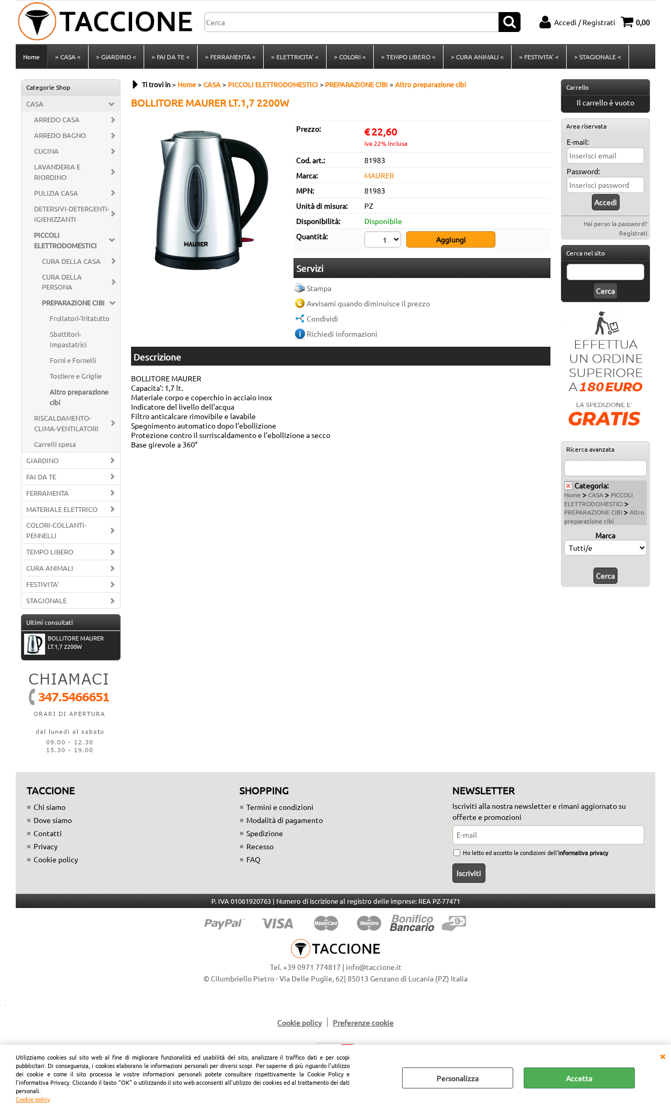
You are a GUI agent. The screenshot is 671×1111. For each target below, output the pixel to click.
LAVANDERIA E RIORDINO (57, 171)
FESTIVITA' (42, 584)
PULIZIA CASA (56, 192)
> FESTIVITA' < (539, 56)
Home (31, 56)
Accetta (579, 1078)
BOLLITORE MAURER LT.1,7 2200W (76, 642)
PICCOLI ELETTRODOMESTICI (65, 240)
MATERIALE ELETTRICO (62, 509)
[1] (384, 240)
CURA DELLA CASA (71, 261)
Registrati (633, 233)
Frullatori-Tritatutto (80, 318)
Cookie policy (33, 1099)
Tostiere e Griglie (76, 375)
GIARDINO (42, 460)
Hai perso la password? (615, 223)
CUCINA (46, 150)
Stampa (319, 288)
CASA (35, 103)
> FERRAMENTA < (230, 56)
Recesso (260, 846)
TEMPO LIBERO (49, 551)
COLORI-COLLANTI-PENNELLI (56, 530)
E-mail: (578, 141)
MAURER (379, 175)
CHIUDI (662, 1055)
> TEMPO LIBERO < (408, 56)
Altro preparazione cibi (79, 397)
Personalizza (458, 1078)
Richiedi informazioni (342, 333)
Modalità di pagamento (284, 820)
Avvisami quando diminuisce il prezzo (368, 303)
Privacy (46, 846)
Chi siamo (50, 806)
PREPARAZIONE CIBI (73, 302)
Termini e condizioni (279, 806)
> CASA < (68, 56)
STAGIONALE (46, 600)
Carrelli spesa (55, 444)
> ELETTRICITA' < (295, 56)
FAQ (253, 859)
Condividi (322, 318)
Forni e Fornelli (73, 360)
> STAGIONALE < (597, 56)
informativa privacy (583, 852)
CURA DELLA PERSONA (62, 282)
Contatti (48, 833)
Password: (583, 171)
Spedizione (264, 833)
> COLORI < (350, 56)
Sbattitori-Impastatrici (68, 339)
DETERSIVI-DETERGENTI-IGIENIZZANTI (72, 213)
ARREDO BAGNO (60, 135)
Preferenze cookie (363, 1022)
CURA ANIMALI (49, 567)
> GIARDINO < (116, 56)
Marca (605, 535)
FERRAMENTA (47, 492)
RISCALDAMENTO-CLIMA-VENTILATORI (66, 423)
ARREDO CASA (57, 119)
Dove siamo (53, 820)
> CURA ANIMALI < (477, 56)
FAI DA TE (41, 476)
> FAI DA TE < (170, 56)
